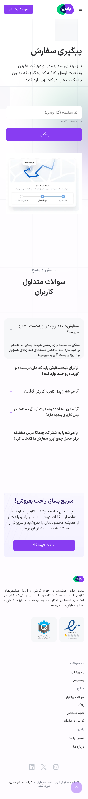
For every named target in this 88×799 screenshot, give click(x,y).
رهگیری (44, 134)
